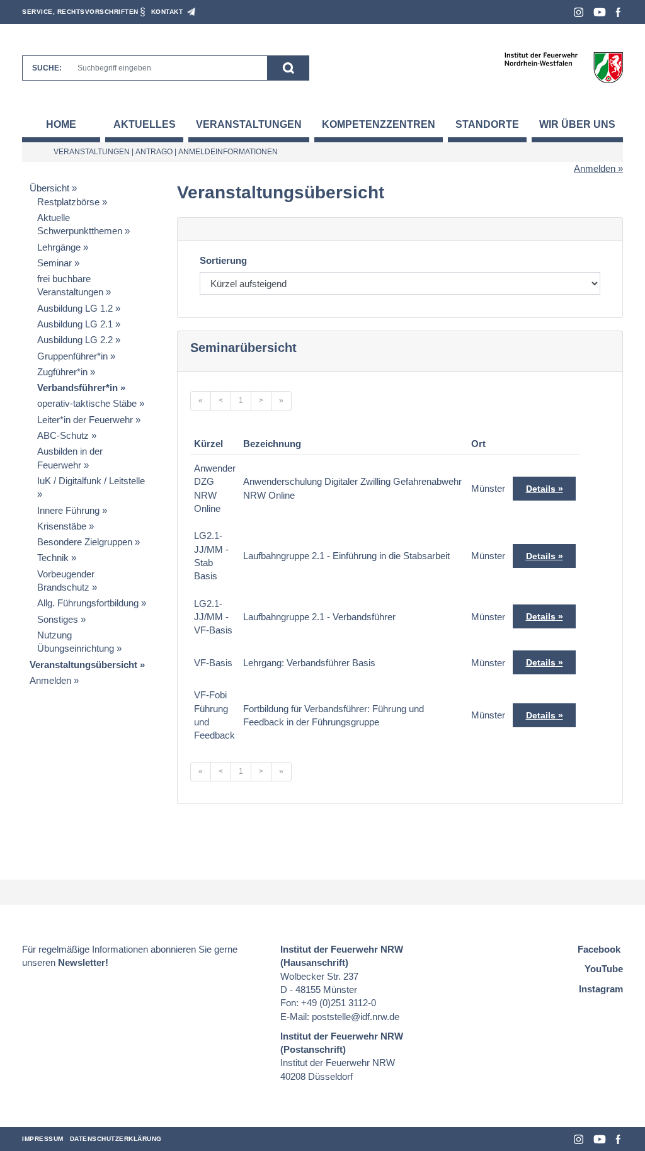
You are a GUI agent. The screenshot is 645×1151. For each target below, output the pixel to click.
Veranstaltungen (249, 124)
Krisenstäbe (61, 526)
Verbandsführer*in (77, 387)
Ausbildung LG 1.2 (75, 308)
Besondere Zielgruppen (84, 541)
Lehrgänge (59, 247)
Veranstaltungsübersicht (83, 664)
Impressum (43, 1138)
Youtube (599, 12)
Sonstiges (57, 619)
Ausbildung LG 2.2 (75, 339)
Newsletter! (83, 962)
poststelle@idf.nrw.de (355, 1016)
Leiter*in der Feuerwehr (85, 419)
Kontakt (167, 11)
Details (541, 489)
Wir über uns (577, 124)
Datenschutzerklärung (116, 1138)
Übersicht (49, 188)
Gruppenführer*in (72, 356)
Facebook (618, 12)
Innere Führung (68, 510)
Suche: (47, 68)
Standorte (487, 124)
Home (61, 124)
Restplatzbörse (68, 201)
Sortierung (223, 260)
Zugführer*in (62, 371)
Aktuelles (144, 124)
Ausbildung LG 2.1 (75, 324)
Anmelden (594, 168)
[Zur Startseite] (563, 67)
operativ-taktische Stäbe (87, 403)
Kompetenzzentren (378, 124)
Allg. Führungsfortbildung (88, 603)
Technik (53, 557)
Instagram (578, 12)
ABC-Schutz (63, 435)
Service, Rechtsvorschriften (80, 11)
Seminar (54, 263)
